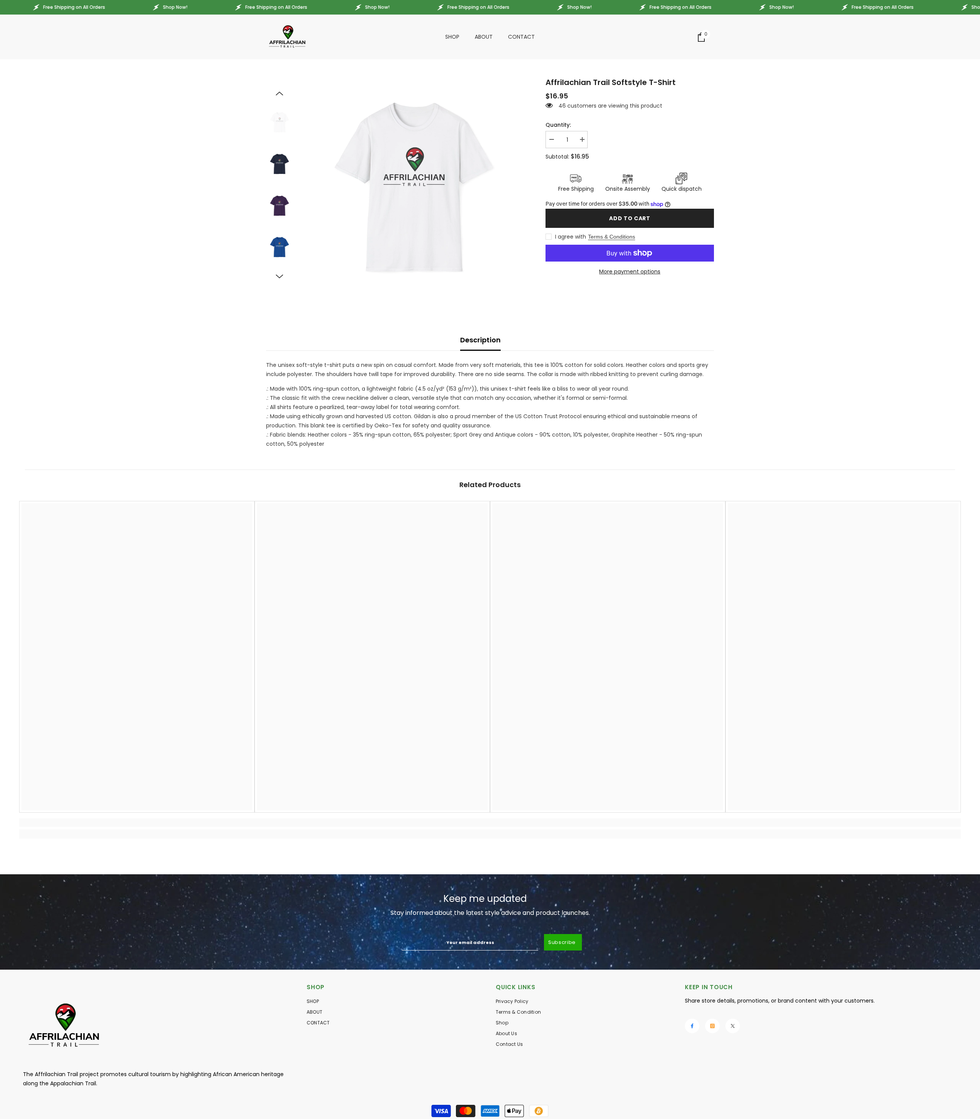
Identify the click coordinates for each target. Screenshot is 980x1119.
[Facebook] (692, 1026)
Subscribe (562, 942)
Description (480, 340)
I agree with (570, 236)
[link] (137, 822)
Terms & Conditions (611, 237)
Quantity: (558, 125)
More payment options (629, 271)
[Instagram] (712, 1026)
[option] (413, 186)
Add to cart (629, 218)
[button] (279, 93)
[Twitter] (732, 1026)
